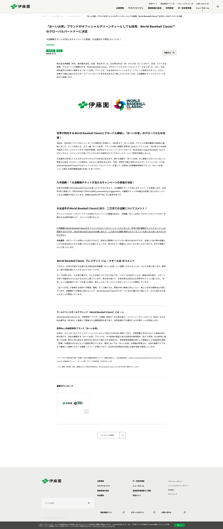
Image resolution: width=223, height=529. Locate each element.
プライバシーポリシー (175, 481)
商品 (59, 51)
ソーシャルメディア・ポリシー (178, 486)
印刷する (167, 52)
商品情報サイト (106, 512)
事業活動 (51, 51)
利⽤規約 (171, 490)
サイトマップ (172, 494)
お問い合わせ (166, 512)
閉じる (179, 525)
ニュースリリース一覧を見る (107, 435)
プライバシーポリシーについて (103, 526)
